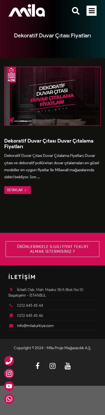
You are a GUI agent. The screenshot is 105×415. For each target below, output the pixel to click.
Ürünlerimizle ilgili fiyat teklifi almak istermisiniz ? (52, 249)
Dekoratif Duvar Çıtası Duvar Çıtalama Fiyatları (49, 144)
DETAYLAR (15, 190)
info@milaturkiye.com (35, 325)
